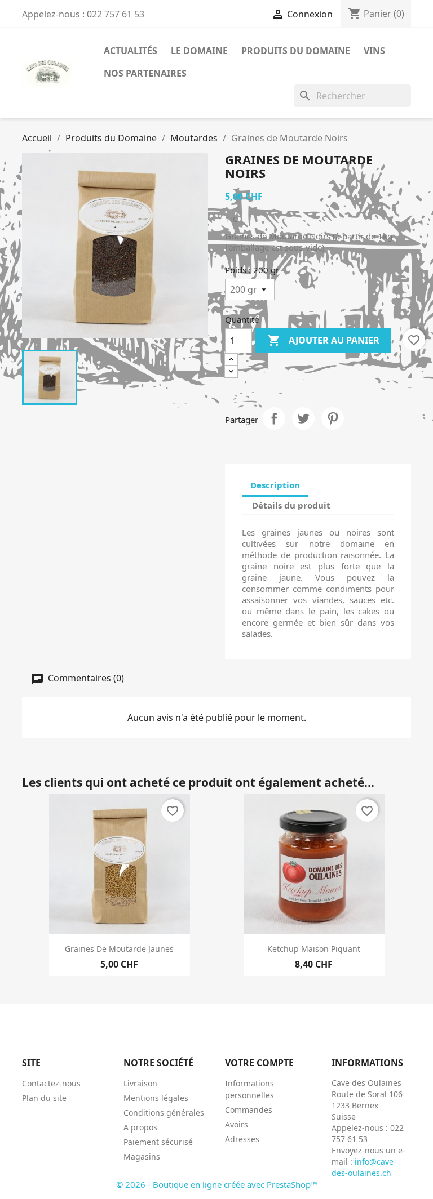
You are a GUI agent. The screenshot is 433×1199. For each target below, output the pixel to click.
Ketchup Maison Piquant (313, 948)
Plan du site (44, 1098)
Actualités (130, 50)
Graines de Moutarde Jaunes (119, 948)
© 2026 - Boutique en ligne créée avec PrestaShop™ (216, 1184)
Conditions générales (163, 1112)
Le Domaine (199, 50)
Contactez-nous (51, 1083)
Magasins (141, 1156)
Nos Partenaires (145, 73)
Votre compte (259, 1063)
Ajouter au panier (323, 340)
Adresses (242, 1139)
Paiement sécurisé (158, 1141)
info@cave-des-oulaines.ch (364, 1167)
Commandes (248, 1109)
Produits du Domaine (295, 50)
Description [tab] (275, 485)
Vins (374, 50)
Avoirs (236, 1124)
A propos (140, 1127)
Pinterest (332, 418)
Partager (274, 418)
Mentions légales (155, 1098)
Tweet (303, 418)
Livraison (140, 1083)
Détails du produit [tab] (291, 505)
